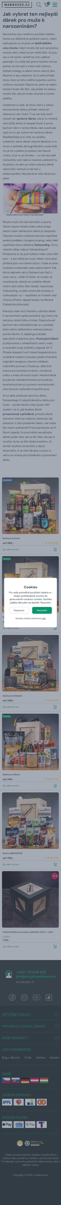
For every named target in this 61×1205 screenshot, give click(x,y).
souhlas (40, 595)
